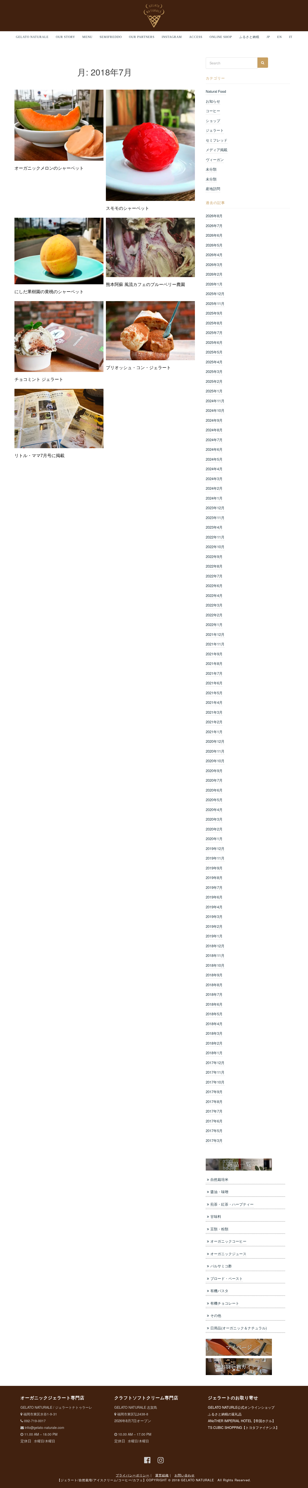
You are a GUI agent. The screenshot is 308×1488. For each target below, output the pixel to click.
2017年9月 (214, 1091)
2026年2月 (214, 274)
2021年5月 (214, 692)
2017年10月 (215, 1082)
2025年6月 (214, 342)
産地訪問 (213, 188)
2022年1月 (214, 624)
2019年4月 (214, 906)
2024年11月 (215, 400)
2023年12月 (215, 507)
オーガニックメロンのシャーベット (49, 168)
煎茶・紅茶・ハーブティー (232, 1204)
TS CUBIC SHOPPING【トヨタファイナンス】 (243, 1427)
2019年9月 (214, 867)
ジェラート (215, 130)
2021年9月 (214, 653)
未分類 (211, 169)
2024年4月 (214, 468)
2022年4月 (214, 595)
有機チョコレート (224, 1303)
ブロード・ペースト (226, 1278)
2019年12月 (215, 848)
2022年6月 (214, 585)
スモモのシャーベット (127, 208)
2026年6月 (214, 235)
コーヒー (213, 110)
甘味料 (215, 1216)
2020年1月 (214, 838)
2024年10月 (215, 410)
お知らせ (213, 101)
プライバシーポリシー (132, 1475)
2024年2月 (214, 488)
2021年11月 (215, 643)
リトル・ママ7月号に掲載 (39, 455)
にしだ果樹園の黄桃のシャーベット (49, 291)
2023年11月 (215, 517)
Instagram (172, 37)
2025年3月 (214, 371)
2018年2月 (214, 1043)
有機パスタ (219, 1290)
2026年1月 (214, 283)
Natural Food (216, 91)
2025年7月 (214, 332)
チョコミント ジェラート (38, 379)
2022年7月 (214, 575)
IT (290, 37)
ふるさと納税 (249, 37)
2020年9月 (214, 770)
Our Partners (141, 37)
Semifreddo (111, 37)
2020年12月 (215, 741)
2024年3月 (214, 478)
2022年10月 (215, 546)
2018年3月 (214, 1033)
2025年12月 (215, 293)
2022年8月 (214, 566)
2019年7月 (214, 887)
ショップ (213, 120)
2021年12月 (215, 634)
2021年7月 (214, 673)
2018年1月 (214, 1052)
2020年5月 (214, 799)
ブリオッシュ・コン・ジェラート (138, 367)
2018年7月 (214, 994)
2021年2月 (214, 721)
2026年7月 (214, 225)
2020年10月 (215, 760)
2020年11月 (215, 751)
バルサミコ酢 (221, 1265)
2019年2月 (214, 926)
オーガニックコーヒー (228, 1241)
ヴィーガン (215, 159)
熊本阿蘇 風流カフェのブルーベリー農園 (145, 284)
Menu (87, 37)
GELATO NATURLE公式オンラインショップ (241, 1407)
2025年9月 (214, 313)
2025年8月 (214, 322)
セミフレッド (216, 140)
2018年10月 (215, 965)
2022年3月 (214, 605)
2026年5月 (214, 245)
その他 (215, 1315)
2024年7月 (214, 439)
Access (195, 37)
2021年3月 (214, 712)
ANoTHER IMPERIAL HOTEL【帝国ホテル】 (242, 1420)
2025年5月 (214, 351)
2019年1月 (214, 935)
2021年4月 (214, 702)
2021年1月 (214, 731)
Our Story (65, 37)
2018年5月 (214, 1013)
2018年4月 (214, 1023)
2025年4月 (214, 361)
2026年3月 (214, 264)
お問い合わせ (184, 1475)
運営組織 (162, 1475)
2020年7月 (214, 780)
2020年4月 (214, 809)
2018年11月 (215, 955)
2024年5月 (214, 459)
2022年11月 (215, 536)
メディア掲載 (216, 149)
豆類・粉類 (219, 1228)
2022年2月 (214, 614)
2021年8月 (214, 663)
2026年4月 (214, 254)
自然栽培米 (219, 1179)
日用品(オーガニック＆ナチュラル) (238, 1327)
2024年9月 (214, 420)
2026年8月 (214, 215)
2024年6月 (214, 449)
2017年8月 (214, 1101)
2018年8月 (214, 984)
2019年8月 (214, 877)
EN (279, 37)
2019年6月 (214, 896)
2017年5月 (214, 1130)
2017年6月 (214, 1120)
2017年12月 (215, 1062)
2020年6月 (214, 790)
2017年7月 (214, 1111)
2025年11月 (215, 303)
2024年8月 (214, 429)
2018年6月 (214, 1004)
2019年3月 (214, 916)
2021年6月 (214, 682)
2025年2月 (214, 381)
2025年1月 (214, 390)
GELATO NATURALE (32, 37)
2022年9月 (214, 556)
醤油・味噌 (219, 1191)
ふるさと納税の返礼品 (225, 1414)
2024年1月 (214, 498)
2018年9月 (214, 974)
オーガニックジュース (228, 1253)
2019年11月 (215, 858)
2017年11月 (215, 1072)
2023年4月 (214, 527)
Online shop (221, 37)
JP (268, 37)
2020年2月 (214, 828)
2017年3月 (214, 1140)
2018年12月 (215, 945)
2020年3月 (214, 819)
